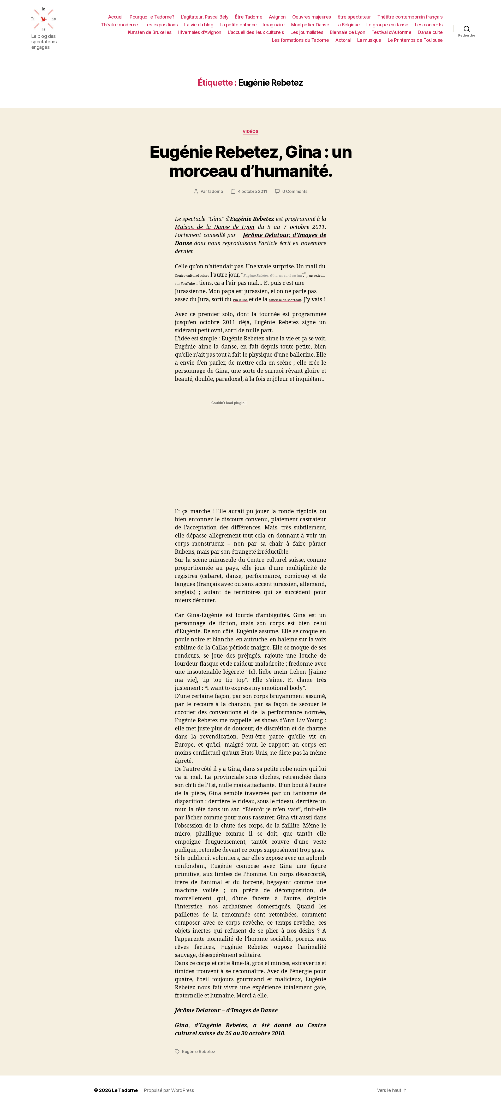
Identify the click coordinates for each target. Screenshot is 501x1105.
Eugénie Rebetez (198, 1051)
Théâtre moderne (119, 24)
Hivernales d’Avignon (199, 32)
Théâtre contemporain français (410, 17)
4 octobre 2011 (252, 191)
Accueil (115, 17)
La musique (369, 40)
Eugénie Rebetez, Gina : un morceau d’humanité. (251, 161)
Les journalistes (306, 32)
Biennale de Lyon (347, 32)
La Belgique (348, 24)
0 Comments (294, 191)
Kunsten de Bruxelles (150, 32)
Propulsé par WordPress (169, 1090)
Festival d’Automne (391, 32)
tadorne (215, 191)
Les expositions (161, 24)
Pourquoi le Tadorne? (152, 17)
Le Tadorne (125, 1090)
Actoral (343, 40)
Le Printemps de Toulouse (415, 40)
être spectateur (354, 17)
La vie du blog (198, 24)
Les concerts (429, 24)
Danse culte (430, 32)
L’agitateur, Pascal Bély (204, 17)
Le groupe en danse (387, 24)
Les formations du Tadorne (300, 40)
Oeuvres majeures (311, 17)
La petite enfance (238, 24)
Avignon (277, 17)
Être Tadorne (248, 17)
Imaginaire (274, 24)
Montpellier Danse (310, 24)
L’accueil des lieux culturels (256, 32)
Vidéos (250, 131)
